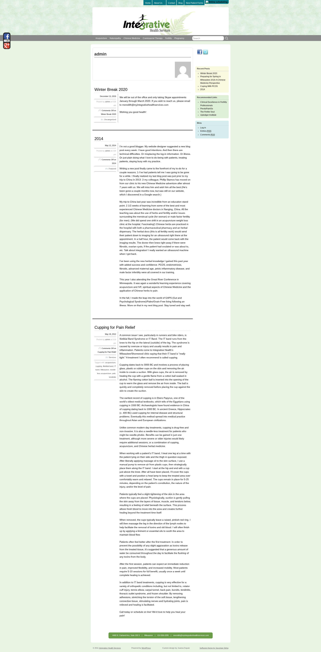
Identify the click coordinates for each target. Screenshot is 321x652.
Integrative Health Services (110, 648)
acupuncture (110, 363)
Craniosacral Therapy (153, 38)
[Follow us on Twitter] (205, 54)
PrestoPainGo (206, 108)
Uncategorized (110, 119)
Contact (171, 3)
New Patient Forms (194, 3)
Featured (112, 169)
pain (114, 373)
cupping (99, 366)
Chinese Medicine (132, 38)
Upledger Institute (208, 115)
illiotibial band (108, 366)
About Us (158, 3)
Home (148, 3)
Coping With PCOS (209, 86)
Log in (203, 128)
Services (112, 357)
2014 (98, 138)
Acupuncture (101, 38)
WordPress (146, 648)
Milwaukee (104, 370)
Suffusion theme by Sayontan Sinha (214, 648)
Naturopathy (115, 38)
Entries (205, 131)
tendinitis (112, 377)
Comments (207, 135)
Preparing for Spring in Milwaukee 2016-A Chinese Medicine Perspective (212, 79)
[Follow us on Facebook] (199, 54)
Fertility (168, 38)
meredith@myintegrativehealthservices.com (191, 635)
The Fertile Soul (207, 112)
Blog (180, 3)
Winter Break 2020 (110, 89)
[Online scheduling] (217, 2)
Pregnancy (179, 38)
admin (107, 102)
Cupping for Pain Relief (114, 327)
